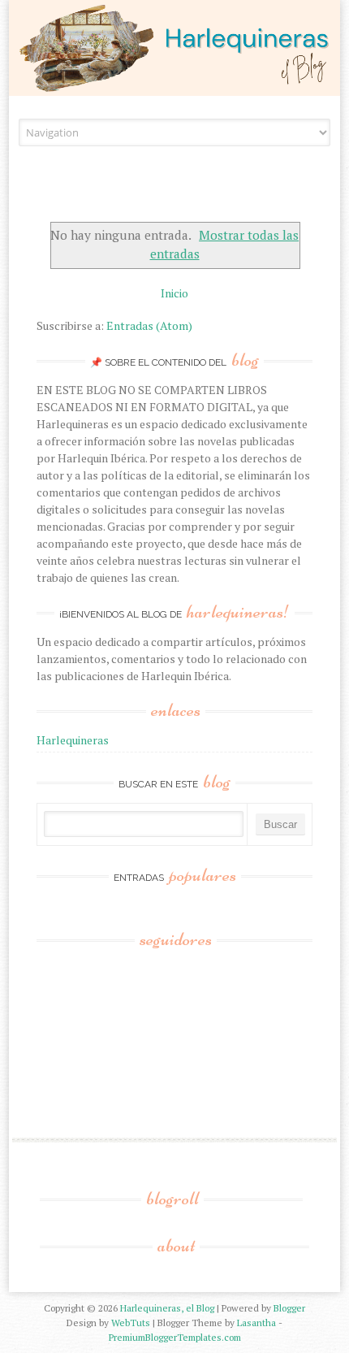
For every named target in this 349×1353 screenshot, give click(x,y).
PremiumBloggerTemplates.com (175, 1337)
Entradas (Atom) (149, 325)
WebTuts (130, 1322)
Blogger (289, 1308)
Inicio (174, 293)
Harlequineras (73, 740)
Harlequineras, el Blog (167, 1308)
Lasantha (256, 1322)
